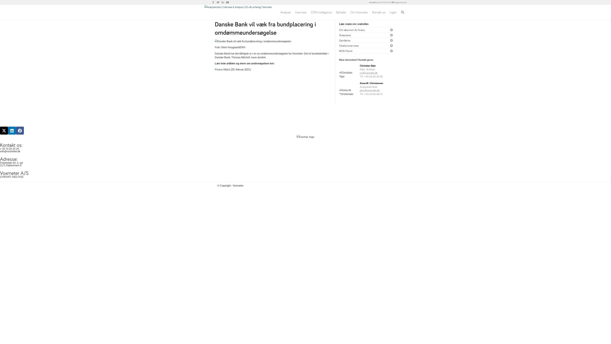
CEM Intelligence (321, 12)
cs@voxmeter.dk (369, 73)
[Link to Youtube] (227, 2)
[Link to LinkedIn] (222, 2)
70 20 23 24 (386, 2)
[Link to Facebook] (213, 2)
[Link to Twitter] (218, 2)
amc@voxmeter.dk (370, 90)
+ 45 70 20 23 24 (9, 148)
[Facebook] (20, 131)
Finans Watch (222, 69)
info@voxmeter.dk (400, 2)
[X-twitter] (4, 131)
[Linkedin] (12, 131)
